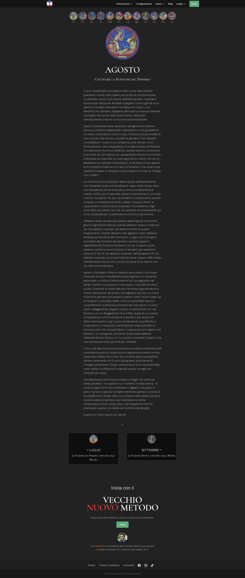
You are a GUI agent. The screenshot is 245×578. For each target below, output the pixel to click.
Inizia (194, 3)
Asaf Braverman (98, 546)
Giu (119, 22)
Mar (92, 22)
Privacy (91, 565)
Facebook (139, 565)
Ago (136, 22)
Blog (170, 4)
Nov (163, 22)
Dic (172, 22)
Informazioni (123, 4)
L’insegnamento (144, 4)
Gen (73, 22)
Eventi (159, 4)
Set (145, 22)
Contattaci (128, 565)
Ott (154, 22)
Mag (110, 22)
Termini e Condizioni (109, 565)
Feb (82, 22)
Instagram (145, 565)
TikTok (152, 565)
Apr (100, 22)
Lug (127, 22)
